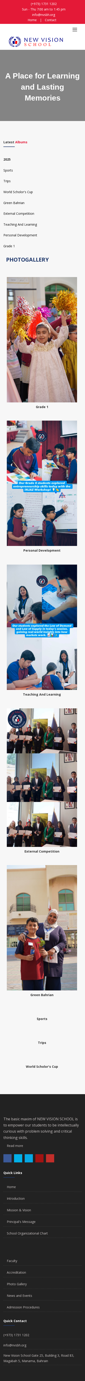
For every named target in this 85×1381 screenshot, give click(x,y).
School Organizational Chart (27, 1233)
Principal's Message (21, 1221)
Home (32, 20)
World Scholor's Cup (18, 192)
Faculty (12, 1261)
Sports (8, 170)
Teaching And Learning (20, 224)
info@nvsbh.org (43, 15)
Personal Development (20, 235)
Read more (14, 1146)
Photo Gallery (17, 1284)
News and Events (19, 1295)
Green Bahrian (13, 203)
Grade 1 (9, 246)
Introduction (16, 1198)
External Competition (18, 213)
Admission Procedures (23, 1307)
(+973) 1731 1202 (44, 4)
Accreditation (16, 1272)
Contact (50, 20)
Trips (7, 181)
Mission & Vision (19, 1210)
